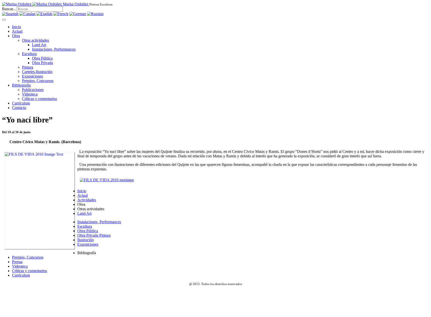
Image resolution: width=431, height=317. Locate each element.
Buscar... (9, 9)
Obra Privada (42, 63)
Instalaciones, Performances (54, 49)
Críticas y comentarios (39, 99)
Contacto (19, 108)
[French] (60, 13)
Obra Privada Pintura (93, 235)
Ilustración (85, 240)
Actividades (86, 200)
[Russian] (95, 13)
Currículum (21, 103)
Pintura (27, 67)
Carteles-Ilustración (37, 72)
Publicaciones (33, 90)
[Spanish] (10, 13)
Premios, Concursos (37, 81)
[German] (77, 13)
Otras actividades (35, 40)
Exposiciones (32, 76)
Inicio (16, 27)
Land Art (39, 45)
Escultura (29, 54)
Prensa (17, 262)
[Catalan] (27, 13)
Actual (17, 31)
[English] (44, 13)
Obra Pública (42, 58)
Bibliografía (21, 85)
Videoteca (30, 94)
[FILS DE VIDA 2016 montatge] (106, 180)
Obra (16, 36)
